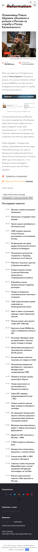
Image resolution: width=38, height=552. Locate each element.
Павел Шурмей (8, 188)
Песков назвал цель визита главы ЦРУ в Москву (22, 322)
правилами (18, 521)
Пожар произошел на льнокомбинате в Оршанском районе (20, 386)
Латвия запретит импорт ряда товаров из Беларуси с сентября (23, 405)
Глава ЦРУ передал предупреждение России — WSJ (21, 396)
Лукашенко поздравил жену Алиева (23, 218)
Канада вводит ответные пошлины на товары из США (23, 358)
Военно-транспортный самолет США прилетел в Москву (22, 478)
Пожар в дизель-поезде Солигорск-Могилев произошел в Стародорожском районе (22, 274)
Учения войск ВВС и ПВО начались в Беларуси (22, 457)
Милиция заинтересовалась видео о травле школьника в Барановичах (23, 427)
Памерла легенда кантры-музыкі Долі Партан (22, 378)
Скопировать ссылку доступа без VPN (17, 198)
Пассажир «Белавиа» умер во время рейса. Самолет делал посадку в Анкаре (22, 340)
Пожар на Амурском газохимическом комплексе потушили (23, 294)
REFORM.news (9, 64)
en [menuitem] (35, 2)
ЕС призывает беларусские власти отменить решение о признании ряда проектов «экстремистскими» (23, 417)
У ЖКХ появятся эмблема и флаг (23, 443)
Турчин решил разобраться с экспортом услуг (23, 225)
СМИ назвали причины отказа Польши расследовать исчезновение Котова (23, 235)
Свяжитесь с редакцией (16, 176)
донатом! (29, 181)
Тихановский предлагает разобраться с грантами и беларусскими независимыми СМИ (22, 368)
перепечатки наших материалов (13, 525)
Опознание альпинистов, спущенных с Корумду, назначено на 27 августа (22, 255)
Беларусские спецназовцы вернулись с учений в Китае (23, 450)
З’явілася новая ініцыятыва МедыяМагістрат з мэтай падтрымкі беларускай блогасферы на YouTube (23, 467)
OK (27, 549)
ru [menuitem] (30, 2)
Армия (7, 53)
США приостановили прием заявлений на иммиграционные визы (23, 304)
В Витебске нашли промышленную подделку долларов (22, 284)
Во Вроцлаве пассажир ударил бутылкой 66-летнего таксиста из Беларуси (23, 246)
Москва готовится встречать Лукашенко (23, 211)
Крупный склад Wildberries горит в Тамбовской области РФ (23, 330)
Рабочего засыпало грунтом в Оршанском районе (23, 264)
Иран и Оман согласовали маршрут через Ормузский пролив (22, 314)
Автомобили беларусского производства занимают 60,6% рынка (22, 350)
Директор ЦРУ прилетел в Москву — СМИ (22, 436)
